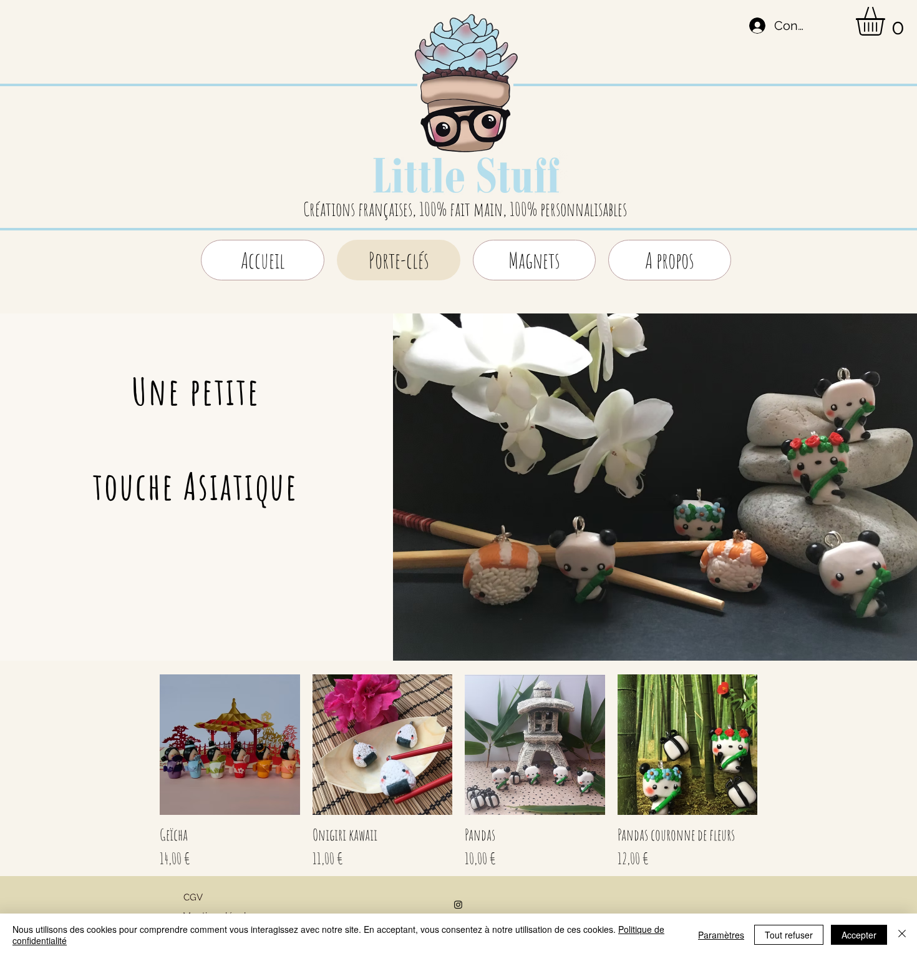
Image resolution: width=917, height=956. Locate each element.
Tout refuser (789, 935)
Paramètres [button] (721, 935)
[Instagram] (458, 904)
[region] (466, 114)
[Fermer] (902, 935)
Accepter (859, 935)
